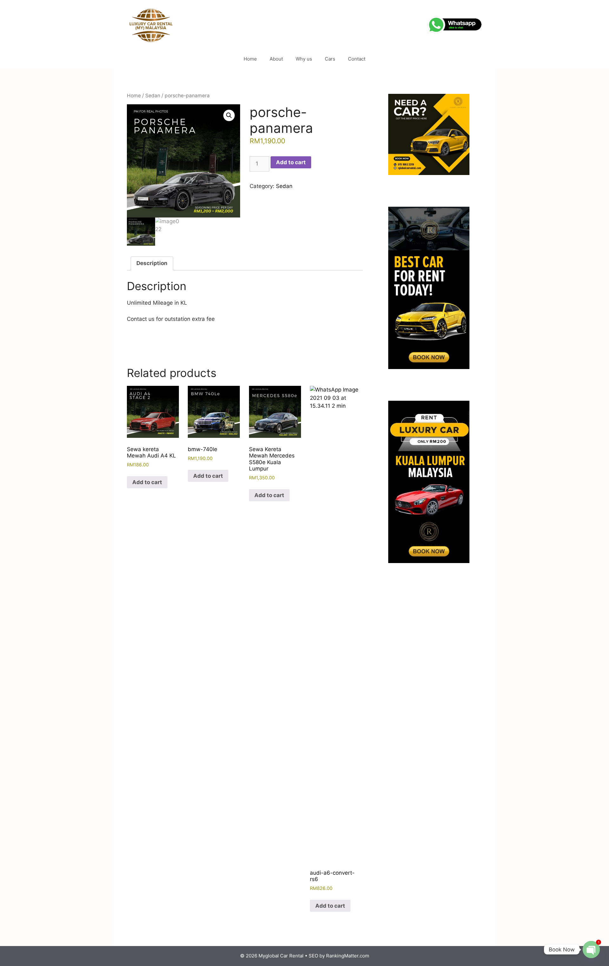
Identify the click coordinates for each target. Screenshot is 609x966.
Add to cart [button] (147, 482)
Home (250, 59)
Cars (330, 59)
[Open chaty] (591, 949)
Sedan (152, 96)
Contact (356, 59)
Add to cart (291, 162)
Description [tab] (151, 263)
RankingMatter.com (347, 956)
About (276, 59)
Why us (304, 59)
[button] (229, 115)
